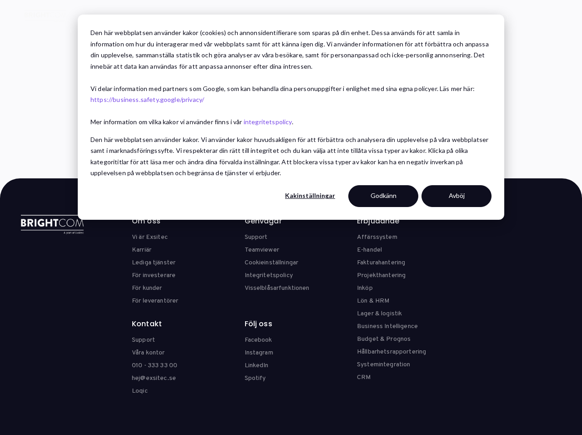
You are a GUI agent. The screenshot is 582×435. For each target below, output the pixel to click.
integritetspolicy (268, 122)
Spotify (255, 378)
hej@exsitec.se (154, 378)
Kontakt (544, 17)
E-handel (369, 250)
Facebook (258, 340)
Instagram (259, 353)
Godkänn (383, 195)
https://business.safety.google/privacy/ (147, 99)
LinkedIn (257, 365)
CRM (364, 377)
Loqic (140, 391)
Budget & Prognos (384, 339)
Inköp (365, 288)
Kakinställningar (310, 195)
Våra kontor (148, 353)
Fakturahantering (381, 263)
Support (256, 237)
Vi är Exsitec (150, 237)
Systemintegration (383, 365)
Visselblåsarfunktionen (277, 288)
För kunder (147, 288)
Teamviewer (262, 250)
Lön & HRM (373, 301)
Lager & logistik (379, 314)
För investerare (154, 275)
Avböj (457, 195)
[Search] (504, 18)
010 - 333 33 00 (154, 365)
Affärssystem (377, 237)
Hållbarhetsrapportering (391, 352)
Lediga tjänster (154, 263)
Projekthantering (381, 275)
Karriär (141, 250)
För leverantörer (155, 301)
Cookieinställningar (272, 263)
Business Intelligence (387, 326)
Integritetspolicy (269, 275)
